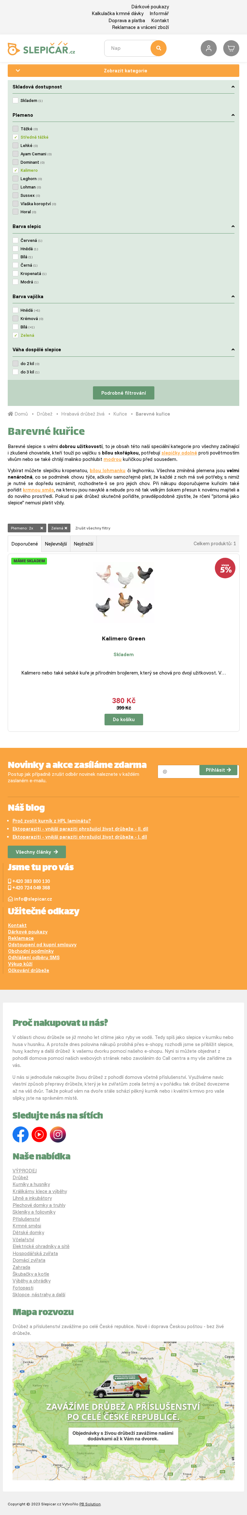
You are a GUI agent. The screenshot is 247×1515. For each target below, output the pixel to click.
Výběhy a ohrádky (31, 1281)
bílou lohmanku (107, 470)
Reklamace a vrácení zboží (140, 27)
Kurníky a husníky (31, 1184)
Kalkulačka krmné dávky (117, 13)
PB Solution (90, 1503)
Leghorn (31, 178)
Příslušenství (26, 1219)
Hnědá (29, 248)
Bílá (26, 256)
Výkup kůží (20, 964)
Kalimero (29, 170)
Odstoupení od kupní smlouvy (42, 944)
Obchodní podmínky (31, 951)
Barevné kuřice (153, 414)
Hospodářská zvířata (35, 1253)
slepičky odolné (179, 453)
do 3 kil (30, 371)
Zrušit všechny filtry (92, 528)
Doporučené (24, 544)
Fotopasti (23, 1288)
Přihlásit (215, 770)
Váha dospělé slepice (37, 349)
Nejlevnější (56, 544)
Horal (28, 211)
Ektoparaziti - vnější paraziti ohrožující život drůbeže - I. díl (80, 837)
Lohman (31, 186)
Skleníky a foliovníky (34, 1212)
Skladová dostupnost (37, 87)
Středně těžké (35, 137)
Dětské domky (28, 1232)
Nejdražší (83, 544)
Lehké (29, 145)
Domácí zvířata (29, 1260)
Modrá (29, 281)
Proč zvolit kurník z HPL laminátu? (52, 821)
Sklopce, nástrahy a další (39, 1294)
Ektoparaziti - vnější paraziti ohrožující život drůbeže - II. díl (80, 829)
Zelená (27, 335)
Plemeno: (22, 528)
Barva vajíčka (28, 296)
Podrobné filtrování (123, 393)
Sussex (30, 195)
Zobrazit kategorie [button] (125, 71)
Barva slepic (27, 226)
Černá (29, 265)
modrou (113, 459)
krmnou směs (38, 490)
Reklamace (21, 938)
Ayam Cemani (36, 153)
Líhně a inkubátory (32, 1198)
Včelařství (23, 1239)
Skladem (31, 100)
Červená (31, 240)
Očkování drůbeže (28, 970)
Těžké (29, 128)
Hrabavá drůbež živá (83, 414)
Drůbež (44, 414)
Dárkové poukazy (150, 7)
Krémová (32, 318)
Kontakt (160, 20)
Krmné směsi (27, 1226)
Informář (159, 13)
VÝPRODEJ (25, 1171)
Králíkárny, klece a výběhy (40, 1191)
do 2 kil (30, 363)
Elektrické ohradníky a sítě (41, 1246)
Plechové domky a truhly (39, 1205)
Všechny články (33, 852)
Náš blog (26, 809)
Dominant (32, 162)
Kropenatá (33, 273)
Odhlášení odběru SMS (33, 957)
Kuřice (120, 414)
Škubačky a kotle (31, 1274)
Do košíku (124, 719)
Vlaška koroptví (38, 203)
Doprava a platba (126, 20)
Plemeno (23, 115)
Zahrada (21, 1267)
